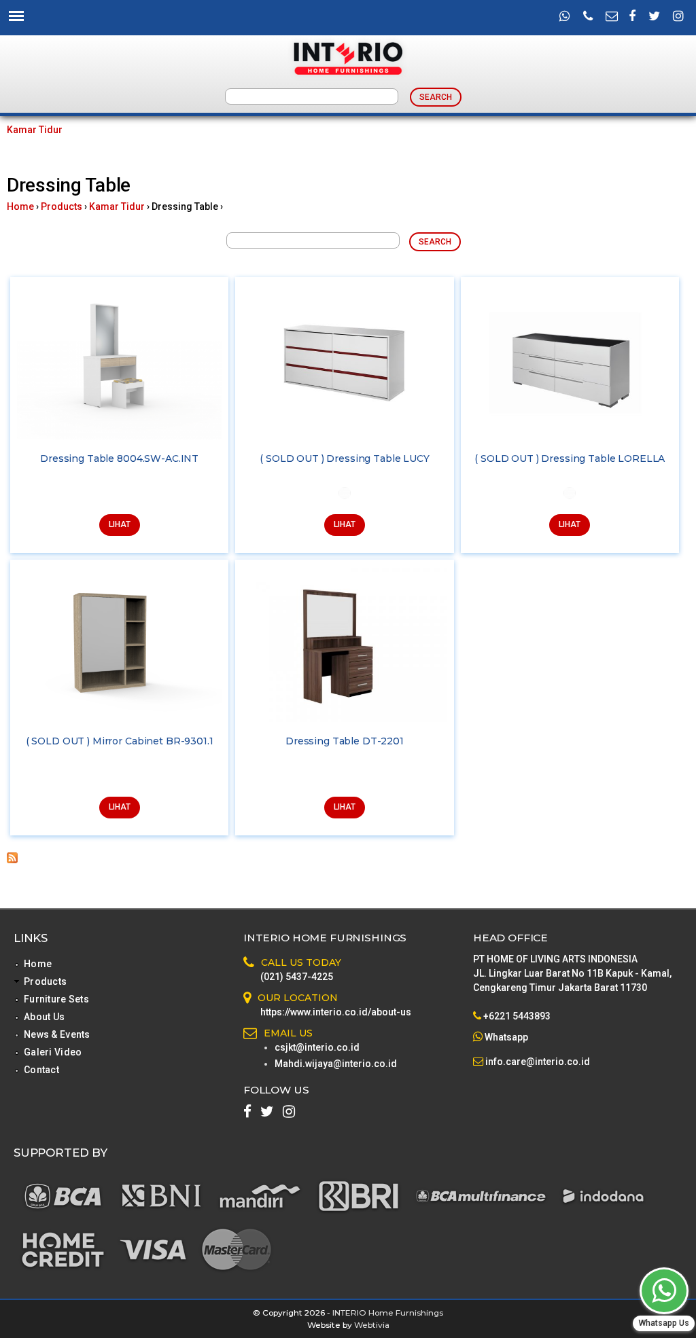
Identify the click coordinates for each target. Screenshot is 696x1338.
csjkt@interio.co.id (317, 1047)
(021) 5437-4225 (296, 976)
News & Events (57, 1034)
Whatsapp (506, 1037)
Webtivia (371, 1325)
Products (61, 206)
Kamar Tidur (35, 129)
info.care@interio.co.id (536, 1061)
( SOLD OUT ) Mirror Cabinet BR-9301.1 (119, 741)
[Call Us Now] (588, 17)
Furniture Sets (56, 999)
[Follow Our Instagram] (678, 17)
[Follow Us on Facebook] (632, 17)
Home (20, 206)
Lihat (119, 524)
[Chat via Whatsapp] (664, 1290)
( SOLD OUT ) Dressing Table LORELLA (569, 458)
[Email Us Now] (612, 17)
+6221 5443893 (517, 1016)
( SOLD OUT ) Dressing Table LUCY (345, 458)
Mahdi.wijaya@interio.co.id (336, 1063)
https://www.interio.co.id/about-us (335, 1012)
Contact (41, 1069)
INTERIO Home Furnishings (387, 1312)
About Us (44, 1016)
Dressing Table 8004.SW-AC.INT (119, 458)
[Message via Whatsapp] (564, 17)
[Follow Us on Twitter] (654, 17)
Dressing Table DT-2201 (344, 741)
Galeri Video (53, 1052)
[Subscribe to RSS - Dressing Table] (12, 859)
